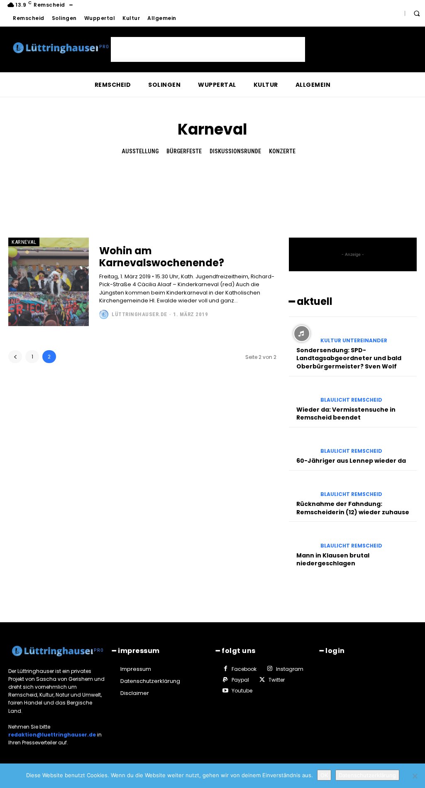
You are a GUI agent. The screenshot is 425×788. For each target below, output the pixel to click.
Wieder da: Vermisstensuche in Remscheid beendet (346, 413)
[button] (416, 13)
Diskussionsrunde (235, 151)
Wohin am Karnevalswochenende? (161, 257)
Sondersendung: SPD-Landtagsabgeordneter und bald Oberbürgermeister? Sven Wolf (348, 358)
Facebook (244, 669)
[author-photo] (104, 314)
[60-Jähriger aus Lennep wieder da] (302, 444)
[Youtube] (225, 690)
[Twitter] (261, 680)
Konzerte (282, 151)
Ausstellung (140, 151)
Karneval (24, 242)
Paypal (240, 679)
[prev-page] (15, 356)
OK (324, 775)
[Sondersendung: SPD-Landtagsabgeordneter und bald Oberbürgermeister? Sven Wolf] (302, 334)
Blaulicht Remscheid (351, 400)
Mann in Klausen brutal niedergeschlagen (332, 559)
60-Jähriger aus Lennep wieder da (351, 461)
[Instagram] (269, 668)
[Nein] (414, 776)
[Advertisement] (208, 49)
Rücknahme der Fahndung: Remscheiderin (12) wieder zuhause (352, 508)
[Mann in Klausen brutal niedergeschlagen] (302, 538)
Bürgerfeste (184, 151)
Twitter (277, 679)
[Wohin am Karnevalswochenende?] (48, 282)
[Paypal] (225, 680)
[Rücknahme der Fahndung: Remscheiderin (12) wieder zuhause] (302, 487)
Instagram (289, 669)
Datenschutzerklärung (367, 775)
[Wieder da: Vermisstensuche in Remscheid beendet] (302, 393)
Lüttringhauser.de (139, 314)
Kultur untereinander (353, 340)
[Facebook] (225, 668)
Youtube (242, 690)
